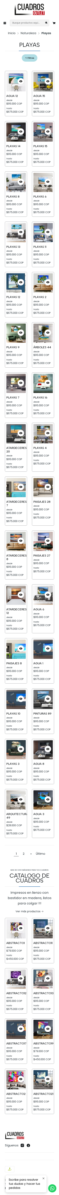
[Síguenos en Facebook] (28, 1145)
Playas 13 (13, 246)
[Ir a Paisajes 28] (43, 487)
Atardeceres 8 (16, 557)
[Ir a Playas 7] (16, 383)
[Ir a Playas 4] (43, 433)
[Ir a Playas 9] (16, 333)
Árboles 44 (42, 347)
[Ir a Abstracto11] (43, 928)
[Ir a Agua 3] (43, 800)
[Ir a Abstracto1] (16, 928)
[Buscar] (46, 23)
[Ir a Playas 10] (16, 699)
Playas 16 (40, 397)
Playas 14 (13, 146)
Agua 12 (12, 96)
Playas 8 (13, 196)
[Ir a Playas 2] (43, 282)
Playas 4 (40, 448)
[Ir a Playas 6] (43, 182)
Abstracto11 (43, 943)
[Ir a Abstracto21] (43, 1079)
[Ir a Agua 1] (43, 649)
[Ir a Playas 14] (16, 132)
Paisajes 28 (41, 501)
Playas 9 (13, 347)
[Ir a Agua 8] (43, 749)
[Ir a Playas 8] (16, 182)
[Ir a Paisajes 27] (43, 541)
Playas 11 (39, 246)
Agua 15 (39, 96)
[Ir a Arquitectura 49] (16, 800)
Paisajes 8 (14, 663)
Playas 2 (39, 297)
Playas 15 (40, 146)
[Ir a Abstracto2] (16, 1079)
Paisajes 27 (41, 555)
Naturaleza (28, 33)
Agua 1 (38, 663)
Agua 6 (38, 609)
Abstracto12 (16, 993)
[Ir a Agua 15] (43, 81)
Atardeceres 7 (16, 503)
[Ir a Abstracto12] (16, 979)
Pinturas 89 (42, 713)
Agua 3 (38, 814)
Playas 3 (13, 763)
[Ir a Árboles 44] (43, 333)
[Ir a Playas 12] (16, 282)
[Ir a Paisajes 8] (16, 649)
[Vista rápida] (21, 81)
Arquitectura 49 (17, 815)
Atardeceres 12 (16, 611)
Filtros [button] (30, 58)
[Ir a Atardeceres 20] (16, 433)
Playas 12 (13, 297)
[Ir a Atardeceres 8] (16, 541)
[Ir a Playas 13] (16, 232)
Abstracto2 (16, 1093)
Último (40, 854)
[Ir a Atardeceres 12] (16, 595)
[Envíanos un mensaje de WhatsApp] (52, 1188)
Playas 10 (13, 713)
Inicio (11, 33)
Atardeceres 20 (16, 449)
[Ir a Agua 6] (43, 595)
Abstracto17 (16, 1043)
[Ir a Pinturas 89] (43, 699)
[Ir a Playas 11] (43, 232)
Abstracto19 (43, 1043)
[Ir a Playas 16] (43, 383)
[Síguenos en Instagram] (22, 1145)
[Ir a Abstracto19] (43, 1029)
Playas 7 (12, 397)
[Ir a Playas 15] (43, 132)
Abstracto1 (15, 943)
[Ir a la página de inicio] (29, 9)
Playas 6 (40, 196)
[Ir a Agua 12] (16, 81)
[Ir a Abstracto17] (16, 1029)
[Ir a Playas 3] (16, 749)
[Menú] (4, 23)
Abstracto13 (43, 993)
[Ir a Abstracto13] (43, 979)
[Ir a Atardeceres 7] (16, 487)
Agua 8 (38, 763)
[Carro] (54, 23)
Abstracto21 (43, 1093)
